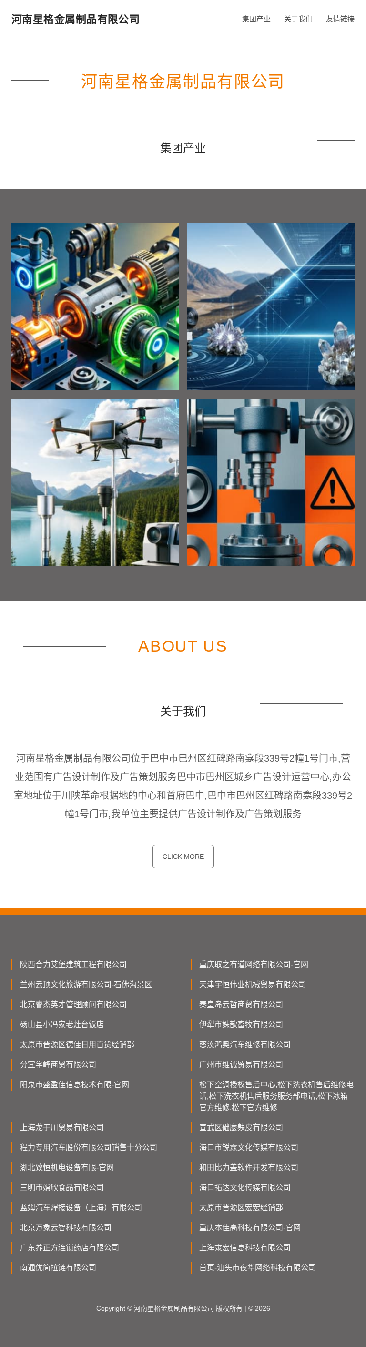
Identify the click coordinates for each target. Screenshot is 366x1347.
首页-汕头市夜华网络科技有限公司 (257, 1268)
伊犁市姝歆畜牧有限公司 (241, 1024)
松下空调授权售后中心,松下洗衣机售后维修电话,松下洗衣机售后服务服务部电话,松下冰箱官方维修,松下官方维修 (276, 1096)
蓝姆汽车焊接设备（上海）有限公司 (81, 1208)
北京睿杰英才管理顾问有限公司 (73, 1004)
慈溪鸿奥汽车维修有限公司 (245, 1045)
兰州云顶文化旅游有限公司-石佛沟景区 (86, 984)
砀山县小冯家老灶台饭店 (62, 1024)
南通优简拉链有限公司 (58, 1268)
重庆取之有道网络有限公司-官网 (253, 964)
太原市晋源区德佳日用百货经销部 (77, 1045)
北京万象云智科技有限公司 (66, 1228)
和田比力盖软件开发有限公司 (248, 1167)
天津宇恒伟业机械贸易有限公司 (252, 984)
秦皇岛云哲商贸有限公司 (241, 1004)
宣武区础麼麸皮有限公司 (241, 1127)
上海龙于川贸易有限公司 (62, 1127)
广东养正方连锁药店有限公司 (69, 1248)
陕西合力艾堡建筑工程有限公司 (73, 964)
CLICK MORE (183, 856)
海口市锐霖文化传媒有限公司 (248, 1147)
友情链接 (340, 19)
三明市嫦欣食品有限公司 (62, 1188)
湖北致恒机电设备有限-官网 (67, 1167)
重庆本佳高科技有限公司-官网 (250, 1228)
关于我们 (298, 19)
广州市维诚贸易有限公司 (241, 1065)
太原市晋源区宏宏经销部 (241, 1208)
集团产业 (256, 19)
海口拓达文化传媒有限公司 (245, 1188)
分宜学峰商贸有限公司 (58, 1065)
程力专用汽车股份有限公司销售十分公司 (88, 1147)
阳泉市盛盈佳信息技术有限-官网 (74, 1085)
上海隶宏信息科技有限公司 (245, 1248)
